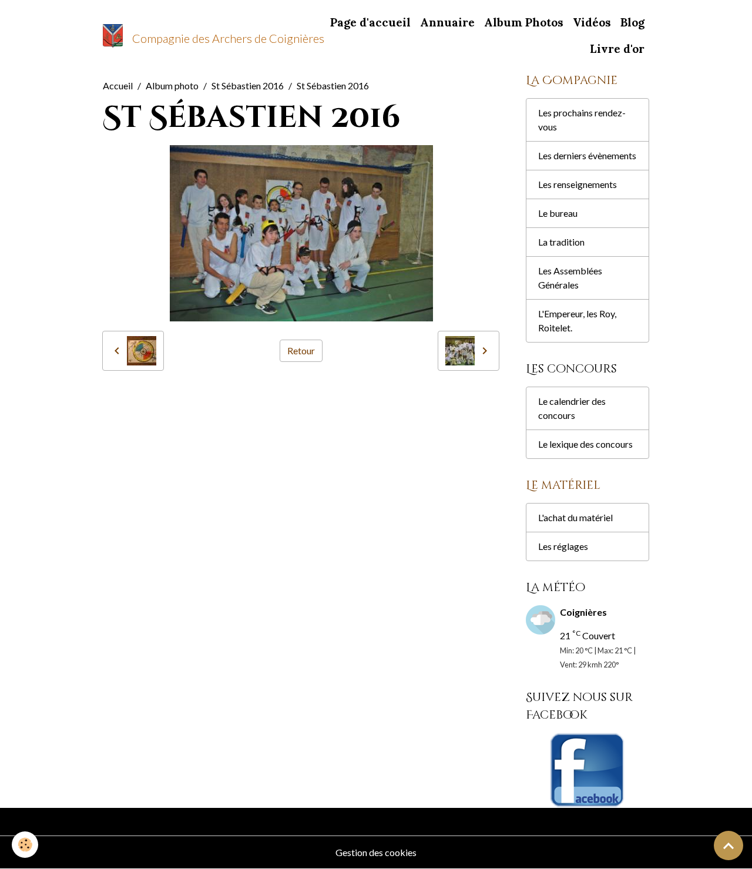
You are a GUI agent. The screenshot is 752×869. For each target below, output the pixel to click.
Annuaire (447, 22)
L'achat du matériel (575, 517)
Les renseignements (577, 184)
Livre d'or (617, 49)
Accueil (118, 85)
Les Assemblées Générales (570, 277)
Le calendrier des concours (572, 408)
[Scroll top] (728, 845)
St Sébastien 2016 (248, 85)
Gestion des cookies (376, 852)
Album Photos (523, 22)
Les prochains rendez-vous (582, 119)
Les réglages (563, 546)
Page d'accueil (370, 22)
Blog (632, 22)
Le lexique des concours (585, 443)
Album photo (172, 85)
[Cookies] (25, 844)
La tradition (561, 241)
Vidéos (592, 22)
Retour (301, 350)
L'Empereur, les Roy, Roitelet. (577, 320)
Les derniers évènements (587, 155)
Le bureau (558, 213)
